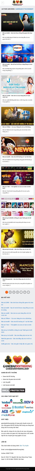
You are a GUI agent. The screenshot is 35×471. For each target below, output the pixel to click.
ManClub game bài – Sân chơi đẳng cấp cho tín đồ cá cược (16, 340)
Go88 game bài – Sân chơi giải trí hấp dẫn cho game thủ (17, 344)
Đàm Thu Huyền (24, 445)
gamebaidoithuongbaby (24, 9)
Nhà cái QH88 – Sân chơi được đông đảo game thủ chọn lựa (17, 303)
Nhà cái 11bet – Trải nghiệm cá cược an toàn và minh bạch (16, 326)
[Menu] (2, 3)
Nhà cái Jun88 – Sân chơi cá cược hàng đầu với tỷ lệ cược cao (16, 314)
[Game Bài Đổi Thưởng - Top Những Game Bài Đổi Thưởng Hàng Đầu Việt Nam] (17, 3)
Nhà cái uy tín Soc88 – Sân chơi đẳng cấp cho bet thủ (16, 335)
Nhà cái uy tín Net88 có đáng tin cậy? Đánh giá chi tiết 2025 (16, 331)
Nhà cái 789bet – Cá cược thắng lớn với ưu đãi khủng (16, 318)
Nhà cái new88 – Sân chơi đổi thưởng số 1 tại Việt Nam (17, 321)
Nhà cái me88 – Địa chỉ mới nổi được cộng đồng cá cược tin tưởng (17, 309)
